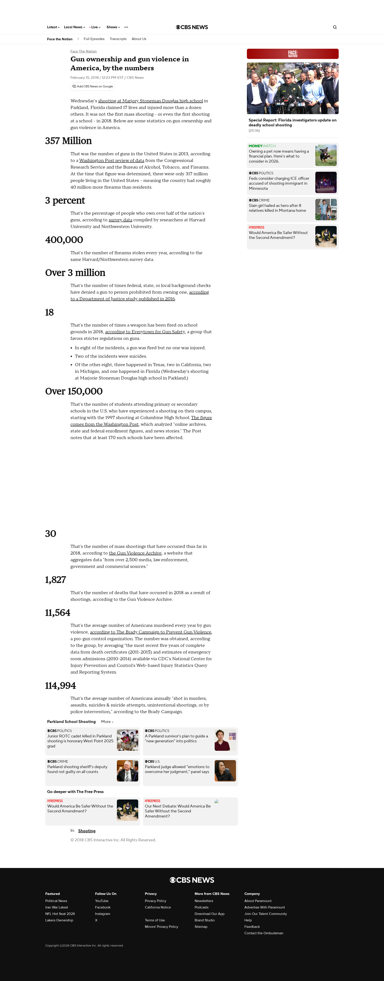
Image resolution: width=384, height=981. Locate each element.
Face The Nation (83, 51)
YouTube (101, 901)
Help (248, 920)
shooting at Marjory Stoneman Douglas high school (150, 101)
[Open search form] (335, 27)
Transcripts (118, 39)
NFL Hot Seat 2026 (60, 914)
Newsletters (204, 901)
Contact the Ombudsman (263, 933)
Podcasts (201, 907)
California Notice (158, 907)
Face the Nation (59, 39)
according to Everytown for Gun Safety (145, 332)
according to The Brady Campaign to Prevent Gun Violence (150, 632)
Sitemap (201, 927)
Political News (56, 901)
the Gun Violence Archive (135, 553)
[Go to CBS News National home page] (192, 27)
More (106, 721)
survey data (120, 220)
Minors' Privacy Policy (161, 927)
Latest (52, 27)
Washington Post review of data (111, 161)
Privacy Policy (155, 901)
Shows (112, 27)
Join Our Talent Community (265, 914)
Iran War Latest (56, 907)
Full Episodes (94, 39)
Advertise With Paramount (264, 907)
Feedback (252, 927)
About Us (139, 39)
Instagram (102, 914)
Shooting (87, 831)
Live (95, 27)
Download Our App (209, 914)
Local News (73, 27)
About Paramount (258, 901)
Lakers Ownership (59, 920)
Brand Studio (205, 920)
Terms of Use (155, 920)
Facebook (102, 907)
